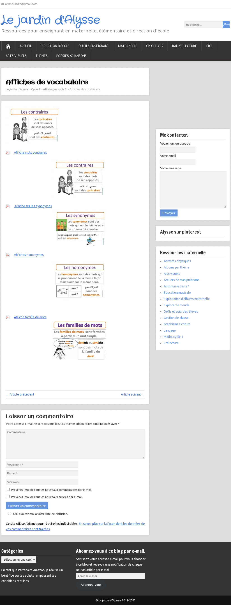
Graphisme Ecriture (177, 324)
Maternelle (127, 46)
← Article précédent (20, 394)
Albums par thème (176, 267)
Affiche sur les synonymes (33, 206)
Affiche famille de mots (30, 317)
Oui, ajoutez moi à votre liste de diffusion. (40, 513)
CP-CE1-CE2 (154, 46)
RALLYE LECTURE (184, 46)
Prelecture (171, 343)
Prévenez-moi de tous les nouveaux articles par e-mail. (47, 496)
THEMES (41, 56)
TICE (209, 46)
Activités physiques (177, 261)
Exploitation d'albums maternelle (187, 299)
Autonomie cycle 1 (177, 286)
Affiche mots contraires (30, 152)
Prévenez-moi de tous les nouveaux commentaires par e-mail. (51, 489)
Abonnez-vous (91, 585)
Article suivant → (133, 394)
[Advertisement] (193, 98)
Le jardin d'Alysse (50, 20)
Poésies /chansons (71, 56)
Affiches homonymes (29, 255)
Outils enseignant (94, 46)
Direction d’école (55, 46)
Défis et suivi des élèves (181, 311)
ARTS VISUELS (16, 56)
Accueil (26, 46)
